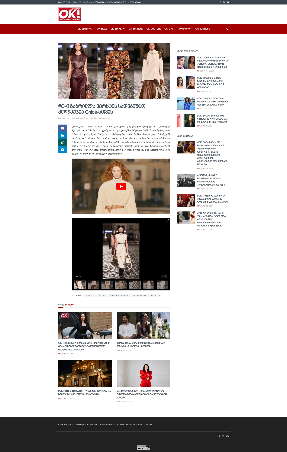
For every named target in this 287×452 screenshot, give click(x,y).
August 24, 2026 (67, 354)
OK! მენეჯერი (136, 29)
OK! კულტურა (118, 29)
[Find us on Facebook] (220, 2)
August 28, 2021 (206, 91)
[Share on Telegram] (62, 149)
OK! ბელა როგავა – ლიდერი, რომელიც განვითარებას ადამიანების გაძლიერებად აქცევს (142, 394)
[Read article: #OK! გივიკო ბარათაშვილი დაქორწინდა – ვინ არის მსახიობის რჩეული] (143, 325)
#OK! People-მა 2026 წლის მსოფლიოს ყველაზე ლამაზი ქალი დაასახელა (212, 198)
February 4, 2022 (206, 71)
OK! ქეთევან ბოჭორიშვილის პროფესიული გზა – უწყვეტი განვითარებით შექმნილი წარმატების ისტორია (84, 346)
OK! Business (202, 29)
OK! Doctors (153, 29)
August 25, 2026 (67, 398)
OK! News (102, 29)
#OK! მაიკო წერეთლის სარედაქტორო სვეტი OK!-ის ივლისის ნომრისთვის (212, 118)
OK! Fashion (100, 295)
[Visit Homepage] (69, 14)
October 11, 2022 (206, 109)
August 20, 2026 (125, 402)
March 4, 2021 (64, 118)
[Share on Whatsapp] (62, 142)
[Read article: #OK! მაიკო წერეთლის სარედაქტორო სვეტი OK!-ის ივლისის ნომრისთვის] (186, 120)
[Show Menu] (59, 29)
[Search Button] (227, 29)
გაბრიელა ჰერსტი (119, 295)
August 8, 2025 (205, 126)
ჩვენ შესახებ (64, 2)
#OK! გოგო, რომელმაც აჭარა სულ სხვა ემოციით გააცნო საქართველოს (212, 101)
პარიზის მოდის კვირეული (146, 295)
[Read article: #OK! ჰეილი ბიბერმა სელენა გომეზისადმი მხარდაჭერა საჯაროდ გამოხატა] (186, 82)
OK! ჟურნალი (85, 29)
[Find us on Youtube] (228, 2)
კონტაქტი (76, 2)
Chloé (88, 295)
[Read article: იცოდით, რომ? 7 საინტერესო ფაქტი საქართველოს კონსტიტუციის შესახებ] (186, 180)
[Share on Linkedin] (62, 135)
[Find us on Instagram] (224, 2)
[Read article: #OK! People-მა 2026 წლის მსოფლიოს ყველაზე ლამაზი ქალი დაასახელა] (186, 200)
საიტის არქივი (134, 2)
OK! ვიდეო (184, 29)
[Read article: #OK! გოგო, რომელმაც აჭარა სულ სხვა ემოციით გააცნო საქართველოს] (186, 103)
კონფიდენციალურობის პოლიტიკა (109, 2)
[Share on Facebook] (62, 128)
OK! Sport (170, 29)
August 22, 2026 (206, 229)
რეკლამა (87, 2)
